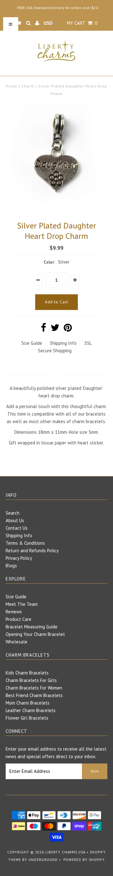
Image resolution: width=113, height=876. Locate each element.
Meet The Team (22, 604)
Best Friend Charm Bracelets (34, 695)
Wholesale (16, 642)
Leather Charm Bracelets (31, 710)
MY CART (82, 23)
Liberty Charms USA (65, 852)
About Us (15, 520)
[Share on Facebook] (43, 329)
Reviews (14, 612)
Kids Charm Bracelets (27, 673)
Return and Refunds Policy (32, 550)
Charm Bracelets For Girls (31, 680)
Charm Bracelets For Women (34, 688)
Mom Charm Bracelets (28, 703)
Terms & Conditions (25, 543)
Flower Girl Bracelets (27, 718)
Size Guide (31, 343)
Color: (49, 262)
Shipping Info (63, 343)
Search (12, 513)
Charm (27, 86)
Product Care (18, 619)
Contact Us (17, 528)
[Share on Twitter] (55, 329)
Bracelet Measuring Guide (31, 627)
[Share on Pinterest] (68, 329)
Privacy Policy (19, 558)
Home (11, 86)
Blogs (11, 566)
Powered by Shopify (84, 860)
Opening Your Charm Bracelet (35, 634)
